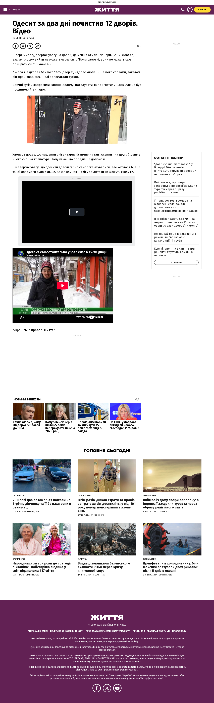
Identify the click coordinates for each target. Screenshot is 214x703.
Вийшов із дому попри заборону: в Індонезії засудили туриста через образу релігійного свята (175, 187)
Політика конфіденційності (66, 631)
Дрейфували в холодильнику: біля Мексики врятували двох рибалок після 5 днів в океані (170, 567)
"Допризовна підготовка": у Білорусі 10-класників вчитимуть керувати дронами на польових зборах (175, 169)
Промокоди (179, 631)
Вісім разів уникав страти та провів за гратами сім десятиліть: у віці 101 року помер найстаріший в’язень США (107, 505)
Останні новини (168, 158)
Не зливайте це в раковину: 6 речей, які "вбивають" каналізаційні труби (175, 237)
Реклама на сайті (38, 631)
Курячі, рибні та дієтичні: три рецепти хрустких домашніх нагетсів (174, 252)
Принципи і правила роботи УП (151, 631)
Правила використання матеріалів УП (108, 631)
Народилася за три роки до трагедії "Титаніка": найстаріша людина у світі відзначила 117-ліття (42, 567)
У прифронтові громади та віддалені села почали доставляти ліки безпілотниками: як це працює (175, 206)
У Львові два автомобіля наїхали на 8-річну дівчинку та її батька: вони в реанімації (42, 503)
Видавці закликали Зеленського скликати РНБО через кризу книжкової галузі (104, 567)
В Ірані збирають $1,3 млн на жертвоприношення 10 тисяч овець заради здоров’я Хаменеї (176, 222)
